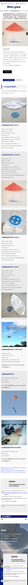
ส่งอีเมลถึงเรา (8, 71)
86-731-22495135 (12, 538)
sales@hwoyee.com (22, 3)
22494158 (9, 544)
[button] (27, 33)
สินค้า (6, 10)
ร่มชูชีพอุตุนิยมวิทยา (15, 10)
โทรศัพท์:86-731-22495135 (8, 3)
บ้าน (2, 10)
